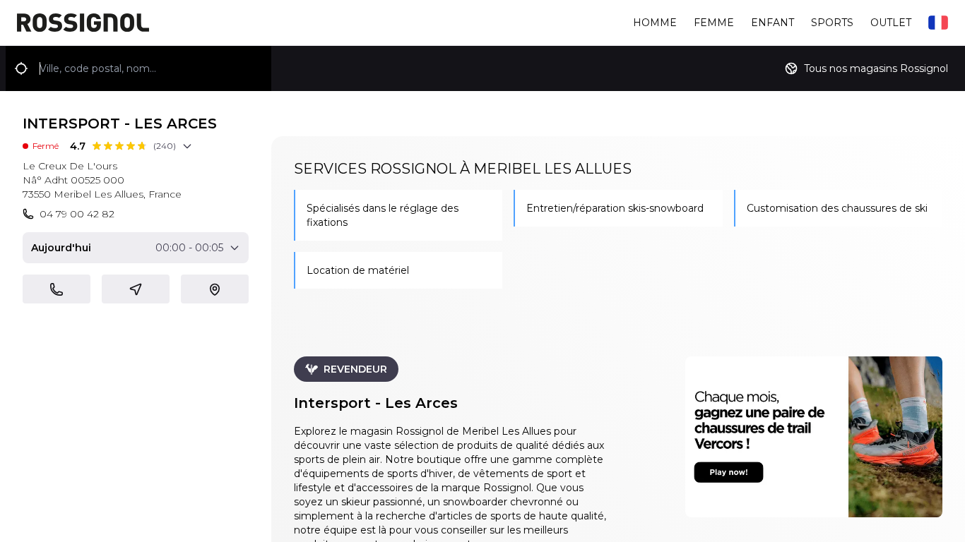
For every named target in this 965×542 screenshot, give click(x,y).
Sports (832, 22)
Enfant (772, 22)
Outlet (890, 22)
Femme (714, 22)
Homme (655, 22)
